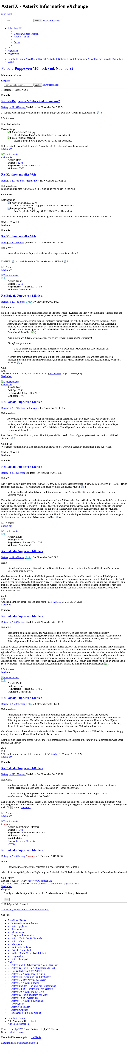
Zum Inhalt (6, 14)
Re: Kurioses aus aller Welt (18, 174)
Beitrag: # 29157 (13, 242)
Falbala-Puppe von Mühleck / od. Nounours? (37, 68)
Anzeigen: (9, 893)
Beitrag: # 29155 (13, 180)
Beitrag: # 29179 (13, 408)
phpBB (17, 1029)
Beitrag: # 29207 (13, 704)
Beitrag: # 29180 (13, 472)
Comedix (18, 75)
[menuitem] (26, 33)
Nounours (26, 807)
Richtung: (70, 893)
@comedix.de (73, 883)
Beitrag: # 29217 (13, 774)
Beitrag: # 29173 (13, 301)
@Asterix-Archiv (16, 883)
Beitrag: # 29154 (13, 107)
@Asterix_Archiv (47, 883)
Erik (3, 278)
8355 (20, 283)
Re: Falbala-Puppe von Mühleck (22, 295)
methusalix (6, 157)
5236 (20, 162)
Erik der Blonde (55, 374)
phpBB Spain (17, 1032)
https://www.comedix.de (40, 880)
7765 (20, 829)
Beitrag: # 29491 (13, 856)
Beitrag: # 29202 (13, 622)
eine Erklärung (27, 315)
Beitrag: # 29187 (13, 557)
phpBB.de (36, 1037)
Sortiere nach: (37, 893)
